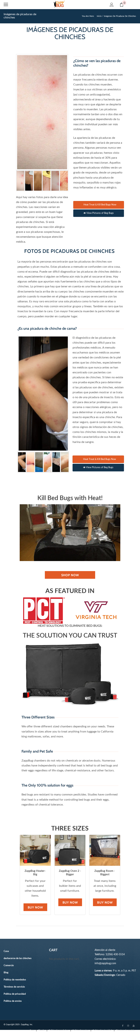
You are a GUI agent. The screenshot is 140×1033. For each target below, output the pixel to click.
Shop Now (70, 575)
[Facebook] (122, 1025)
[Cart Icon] (122, 5)
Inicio (99, 16)
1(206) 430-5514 (115, 954)
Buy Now (35, 907)
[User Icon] (112, 5)
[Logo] (59, 4)
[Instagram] (128, 1025)
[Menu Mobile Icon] (6, 4)
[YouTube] (133, 1025)
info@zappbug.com (105, 963)
